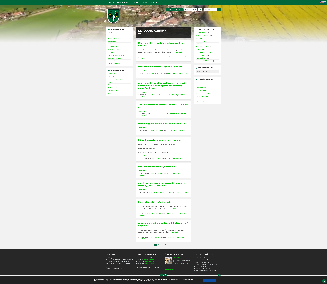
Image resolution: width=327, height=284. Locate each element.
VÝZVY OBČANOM (201, 58)
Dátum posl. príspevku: (202, 270)
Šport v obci (111, 93)
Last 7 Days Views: (201, 262)
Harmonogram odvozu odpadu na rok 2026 (161, 123)
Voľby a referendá (113, 61)
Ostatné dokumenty (202, 96)
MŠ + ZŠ (198, 38)
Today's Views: (200, 258)
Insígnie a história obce (115, 79)
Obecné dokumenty (202, 82)
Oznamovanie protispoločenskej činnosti (160, 66)
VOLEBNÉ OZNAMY (202, 55)
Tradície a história (113, 88)
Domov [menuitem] (111, 2)
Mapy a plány (112, 82)
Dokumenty (111, 52)
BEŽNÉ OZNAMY (172, 57)
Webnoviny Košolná (114, 38)
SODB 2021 (199, 44)
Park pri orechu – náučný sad (154, 202)
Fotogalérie (111, 73)
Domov (140, 35)
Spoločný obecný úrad (114, 44)
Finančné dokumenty (202, 85)
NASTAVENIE (223, 280)
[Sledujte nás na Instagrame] (165, 275)
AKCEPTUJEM (210, 280)
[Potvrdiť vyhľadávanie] (219, 9)
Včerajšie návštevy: (201, 260)
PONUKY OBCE (200, 41)
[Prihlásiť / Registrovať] (200, 9)
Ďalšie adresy (169, 269)
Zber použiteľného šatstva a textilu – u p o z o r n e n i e (163, 105)
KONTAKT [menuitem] (154, 2)
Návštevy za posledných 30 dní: (205, 264)
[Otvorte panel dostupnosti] (324, 281)
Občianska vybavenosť (115, 58)
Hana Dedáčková (157, 213)
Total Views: (199, 266)
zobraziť (179, 52)
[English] (321, 2)
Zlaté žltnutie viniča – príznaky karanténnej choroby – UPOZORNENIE (161, 184)
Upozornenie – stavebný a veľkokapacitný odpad (160, 44)
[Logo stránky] (113, 24)
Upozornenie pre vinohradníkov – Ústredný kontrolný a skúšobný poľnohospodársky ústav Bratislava (161, 85)
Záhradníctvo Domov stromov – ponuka (159, 140)
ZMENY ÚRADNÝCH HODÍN (204, 61)
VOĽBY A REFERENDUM (203, 52)
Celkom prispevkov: (202, 268)
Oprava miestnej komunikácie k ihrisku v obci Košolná (163, 224)
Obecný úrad (112, 41)
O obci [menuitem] (145, 2)
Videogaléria (111, 76)
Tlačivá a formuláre (201, 99)
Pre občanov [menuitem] (135, 2)
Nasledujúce (169, 245)
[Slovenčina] (324, 2)
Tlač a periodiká (200, 102)
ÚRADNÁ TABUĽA (174, 9)
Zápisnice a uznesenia (202, 93)
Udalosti (110, 35)
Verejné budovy (183, 266)
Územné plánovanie (114, 63)
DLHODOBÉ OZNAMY (174, 73)
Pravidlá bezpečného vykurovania (156, 166)
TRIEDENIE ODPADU (152, 132)
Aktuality (147, 35)
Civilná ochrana (112, 47)
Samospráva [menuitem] (122, 2)
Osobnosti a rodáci (113, 85)
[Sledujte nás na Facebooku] (161, 275)
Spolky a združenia (113, 90)
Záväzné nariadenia (201, 90)
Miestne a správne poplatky (116, 55)
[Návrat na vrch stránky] (219, 275)
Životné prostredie (113, 49)
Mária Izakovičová (157, 57)
